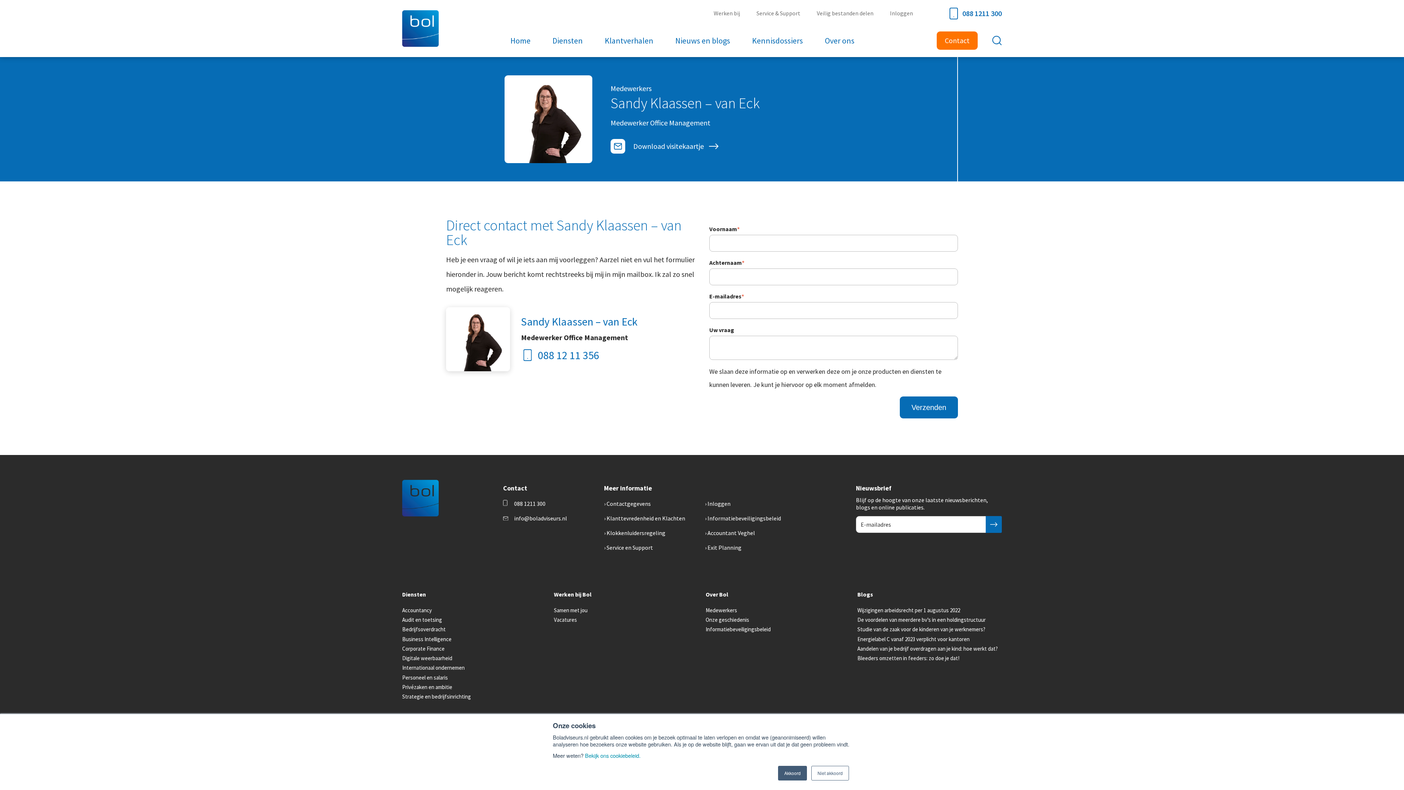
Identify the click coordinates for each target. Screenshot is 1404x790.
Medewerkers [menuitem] (721, 610)
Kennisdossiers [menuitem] (777, 40)
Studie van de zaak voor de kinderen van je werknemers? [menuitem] (921, 629)
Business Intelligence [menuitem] (427, 639)
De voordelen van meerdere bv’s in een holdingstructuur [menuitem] (921, 619)
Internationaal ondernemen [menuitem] (433, 667)
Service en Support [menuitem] (630, 547)
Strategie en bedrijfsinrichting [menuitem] (436, 696)
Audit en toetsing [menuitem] (422, 619)
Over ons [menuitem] (839, 40)
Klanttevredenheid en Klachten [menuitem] (646, 518)
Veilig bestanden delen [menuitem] (845, 13)
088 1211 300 (982, 13)
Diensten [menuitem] (567, 40)
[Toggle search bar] (997, 40)
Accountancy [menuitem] (417, 610)
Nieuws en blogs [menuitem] (702, 40)
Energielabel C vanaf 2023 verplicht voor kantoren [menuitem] (913, 639)
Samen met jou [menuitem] (571, 610)
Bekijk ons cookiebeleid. (613, 755)
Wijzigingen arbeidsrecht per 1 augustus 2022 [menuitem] (908, 610)
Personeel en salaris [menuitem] (425, 677)
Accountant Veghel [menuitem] (731, 533)
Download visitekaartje (668, 146)
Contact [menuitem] (957, 40)
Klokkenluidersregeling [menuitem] (636, 533)
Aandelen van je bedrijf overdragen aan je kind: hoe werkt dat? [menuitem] (927, 648)
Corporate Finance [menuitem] (423, 648)
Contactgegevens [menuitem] (629, 503)
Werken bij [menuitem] (727, 13)
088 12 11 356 (568, 355)
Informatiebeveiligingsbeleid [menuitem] (744, 518)
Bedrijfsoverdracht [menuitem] (424, 629)
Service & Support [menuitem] (778, 13)
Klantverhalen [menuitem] (629, 40)
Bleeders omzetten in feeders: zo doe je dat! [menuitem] (908, 658)
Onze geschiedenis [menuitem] (727, 619)
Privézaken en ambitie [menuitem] (427, 687)
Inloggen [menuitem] (901, 13)
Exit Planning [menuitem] (724, 547)
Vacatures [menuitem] (565, 619)
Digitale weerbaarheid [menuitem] (427, 658)
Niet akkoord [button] (830, 773)
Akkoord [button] (792, 773)
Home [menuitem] (520, 40)
